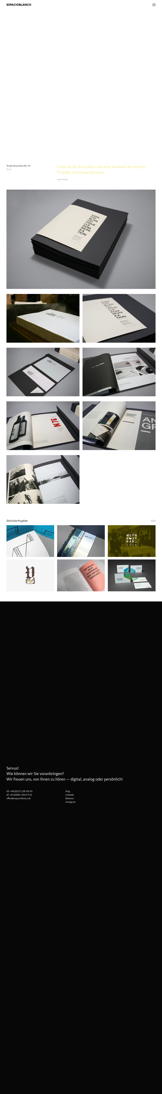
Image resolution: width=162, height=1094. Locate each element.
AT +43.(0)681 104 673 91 (19, 794)
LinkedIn (69, 794)
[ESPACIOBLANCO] (51, 4)
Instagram (70, 802)
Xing (67, 791)
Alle (153, 521)
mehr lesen (62, 179)
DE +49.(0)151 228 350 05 (19, 791)
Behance (69, 798)
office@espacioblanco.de (18, 798)
